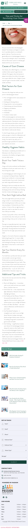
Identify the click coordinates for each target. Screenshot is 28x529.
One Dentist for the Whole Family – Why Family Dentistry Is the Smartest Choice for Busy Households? (17, 401)
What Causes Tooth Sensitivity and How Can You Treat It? (17, 378)
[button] (25, 3)
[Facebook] (3, 497)
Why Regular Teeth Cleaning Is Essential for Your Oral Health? (17, 412)
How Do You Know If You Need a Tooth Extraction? (17, 367)
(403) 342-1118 (7, 475)
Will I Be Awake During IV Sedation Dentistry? (16, 356)
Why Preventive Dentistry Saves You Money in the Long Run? (17, 389)
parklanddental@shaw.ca (11, 478)
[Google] (6, 497)
